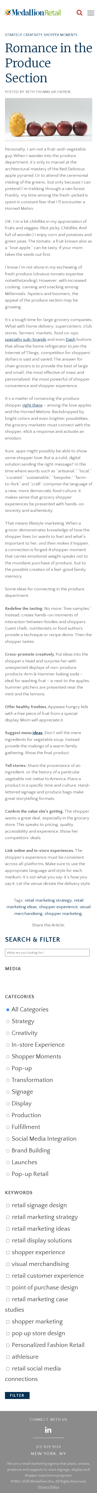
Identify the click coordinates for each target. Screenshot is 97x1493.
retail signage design (38, 1205)
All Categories (29, 1009)
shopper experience (37, 1252)
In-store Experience (37, 1044)
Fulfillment (25, 1127)
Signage (21, 1091)
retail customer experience (47, 1275)
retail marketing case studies (36, 1304)
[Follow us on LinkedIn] (48, 1429)
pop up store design (37, 1333)
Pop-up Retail (29, 1174)
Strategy (13, 35)
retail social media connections (33, 1374)
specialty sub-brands (25, 339)
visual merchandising (39, 1264)
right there (32, 405)
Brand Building (30, 1150)
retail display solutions (41, 1240)
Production (25, 1115)
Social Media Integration (43, 1138)
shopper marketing (36, 1321)
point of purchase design (44, 1287)
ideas (38, 732)
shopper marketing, (64, 913)
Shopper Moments (60, 35)
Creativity (32, 35)
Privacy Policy (48, 1487)
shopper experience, (59, 906)
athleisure (24, 1356)
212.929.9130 (48, 1447)
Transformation (31, 1080)
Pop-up (21, 1068)
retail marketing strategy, (49, 900)
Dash (70, 339)
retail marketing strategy (44, 1217)
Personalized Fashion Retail (47, 1345)
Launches (23, 1162)
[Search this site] (80, 13)
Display (21, 1103)
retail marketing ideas (40, 1228)
